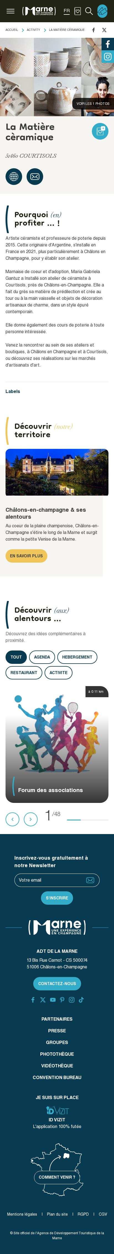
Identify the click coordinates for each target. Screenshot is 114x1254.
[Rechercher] (89, 11)
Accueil (12, 29)
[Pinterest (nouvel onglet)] (62, 1000)
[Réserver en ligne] (102, 11)
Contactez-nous (57, 983)
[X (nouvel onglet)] (43, 1000)
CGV (103, 1214)
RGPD (83, 1214)
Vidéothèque (57, 1066)
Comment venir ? (57, 1177)
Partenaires (57, 1019)
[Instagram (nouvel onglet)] (71, 1000)
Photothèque (57, 1054)
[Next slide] (31, 819)
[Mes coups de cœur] (77, 11)
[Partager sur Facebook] (93, 30)
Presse (57, 1030)
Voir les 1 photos (93, 104)
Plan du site (57, 1214)
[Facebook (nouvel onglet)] (33, 1000)
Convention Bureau (57, 1077)
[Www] (14, 176)
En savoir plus (26, 556)
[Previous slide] (12, 819)
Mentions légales (22, 1214)
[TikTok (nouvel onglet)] (81, 1000)
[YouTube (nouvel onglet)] (53, 1000)
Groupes (57, 1042)
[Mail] (35, 176)
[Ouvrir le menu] (10, 11)
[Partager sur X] (104, 30)
